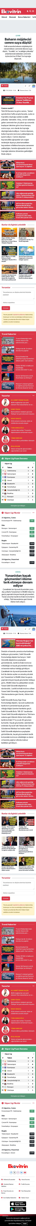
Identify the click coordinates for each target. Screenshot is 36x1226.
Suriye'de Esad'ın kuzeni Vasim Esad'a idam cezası (8, 868)
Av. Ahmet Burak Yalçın (19, 400)
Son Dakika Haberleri (9, 1197)
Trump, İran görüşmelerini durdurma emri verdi (26, 828)
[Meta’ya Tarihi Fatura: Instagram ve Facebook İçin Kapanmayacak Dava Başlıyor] (26, 841)
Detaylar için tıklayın (18, 506)
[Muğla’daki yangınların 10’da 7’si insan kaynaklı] (26, 232)
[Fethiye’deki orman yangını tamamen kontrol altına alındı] (26, 269)
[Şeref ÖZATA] (5, 411)
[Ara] (30, 11)
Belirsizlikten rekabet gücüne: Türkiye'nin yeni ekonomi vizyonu (22, 413)
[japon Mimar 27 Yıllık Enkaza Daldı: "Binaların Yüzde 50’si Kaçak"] (9, 251)
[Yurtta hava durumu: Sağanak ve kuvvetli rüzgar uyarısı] (26, 251)
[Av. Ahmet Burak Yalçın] (5, 402)
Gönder (6, 308)
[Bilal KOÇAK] (5, 448)
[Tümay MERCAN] (5, 439)
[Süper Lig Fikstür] (33, 513)
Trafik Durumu (25, 1184)
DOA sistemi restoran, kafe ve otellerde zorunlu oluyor (21, 422)
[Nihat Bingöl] (5, 421)
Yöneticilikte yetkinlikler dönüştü (22, 440)
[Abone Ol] (33, 86)
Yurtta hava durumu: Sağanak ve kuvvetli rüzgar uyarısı (26, 258)
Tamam (24, 1223)
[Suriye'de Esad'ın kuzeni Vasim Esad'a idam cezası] (9, 861)
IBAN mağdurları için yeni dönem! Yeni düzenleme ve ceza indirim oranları (22, 404)
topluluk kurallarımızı (19, 314)
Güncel (4, 17)
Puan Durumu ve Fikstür (7, 1192)
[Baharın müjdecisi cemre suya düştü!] (18, 72)
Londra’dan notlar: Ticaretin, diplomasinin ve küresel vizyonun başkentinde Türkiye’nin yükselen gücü (22, 431)
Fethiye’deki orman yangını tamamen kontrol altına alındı (25, 276)
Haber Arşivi (25, 1197)
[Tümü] (33, 396)
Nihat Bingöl (16, 418)
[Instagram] (18, 1172)
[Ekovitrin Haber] (11, 11)
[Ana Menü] (33, 11)
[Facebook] (11, 1172)
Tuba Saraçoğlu (17, 428)
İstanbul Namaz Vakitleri (7, 1185)
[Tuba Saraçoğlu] (5, 430)
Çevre (18, 35)
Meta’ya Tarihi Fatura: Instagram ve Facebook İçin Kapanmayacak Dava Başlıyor (26, 850)
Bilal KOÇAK (15, 446)
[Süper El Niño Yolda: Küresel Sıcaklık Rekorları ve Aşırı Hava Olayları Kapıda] (9, 232)
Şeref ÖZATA (15, 409)
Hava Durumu (26, 1179)
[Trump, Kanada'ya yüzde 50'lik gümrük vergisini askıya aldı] (9, 841)
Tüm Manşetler (26, 1191)
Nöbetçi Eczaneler (9, 1179)
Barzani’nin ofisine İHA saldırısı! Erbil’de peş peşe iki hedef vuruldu (26, 868)
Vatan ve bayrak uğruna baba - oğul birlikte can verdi (21, 450)
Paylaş (6, 85)
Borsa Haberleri (24, 17)
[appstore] (18, 1204)
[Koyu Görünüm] (28, 11)
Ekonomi (12, 17)
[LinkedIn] (21, 1172)
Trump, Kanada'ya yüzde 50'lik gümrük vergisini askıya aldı (9, 848)
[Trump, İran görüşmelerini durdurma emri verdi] (26, 821)
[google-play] (18, 1210)
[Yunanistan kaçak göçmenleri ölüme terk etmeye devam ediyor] (18, 616)
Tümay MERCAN (16, 438)
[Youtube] (24, 1172)
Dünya (18, 572)
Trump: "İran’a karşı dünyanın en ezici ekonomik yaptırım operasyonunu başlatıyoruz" (8, 830)
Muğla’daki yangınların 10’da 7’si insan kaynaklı (26, 239)
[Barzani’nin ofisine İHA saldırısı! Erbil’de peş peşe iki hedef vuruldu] (26, 861)
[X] (14, 1172)
